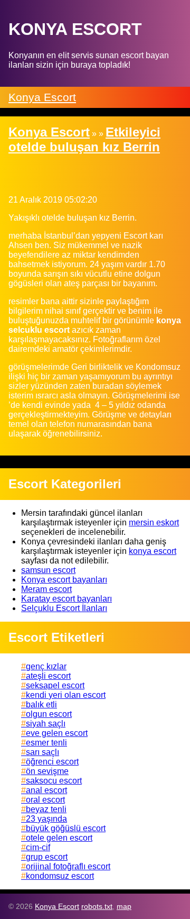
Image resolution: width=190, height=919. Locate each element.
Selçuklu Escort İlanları (64, 608)
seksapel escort (55, 685)
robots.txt (96, 906)
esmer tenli (46, 742)
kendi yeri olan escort (66, 694)
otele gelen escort (59, 837)
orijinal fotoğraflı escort (68, 866)
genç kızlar (46, 666)
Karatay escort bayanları (66, 598)
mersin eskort (154, 522)
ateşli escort (48, 675)
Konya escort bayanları (64, 579)
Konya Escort (42, 97)
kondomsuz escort (60, 875)
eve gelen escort (57, 733)
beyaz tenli (46, 809)
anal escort (46, 790)
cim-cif (38, 847)
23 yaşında (46, 818)
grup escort (47, 856)
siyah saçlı (45, 723)
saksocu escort (54, 780)
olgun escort (49, 713)
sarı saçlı (42, 752)
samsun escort (48, 570)
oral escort (45, 799)
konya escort (152, 551)
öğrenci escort (52, 761)
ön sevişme (47, 771)
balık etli (41, 704)
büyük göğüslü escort (66, 828)
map (124, 906)
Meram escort (46, 589)
